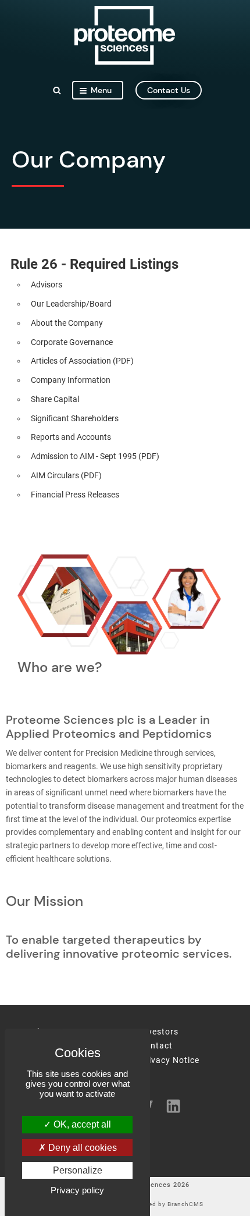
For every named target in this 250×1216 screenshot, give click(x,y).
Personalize (77, 1170)
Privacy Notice (169, 1061)
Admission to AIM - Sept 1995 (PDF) (95, 456)
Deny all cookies (81, 1148)
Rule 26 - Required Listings (94, 264)
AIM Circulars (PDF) (66, 476)
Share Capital (55, 399)
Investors (159, 1032)
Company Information (70, 380)
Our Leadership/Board (71, 304)
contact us (168, 90)
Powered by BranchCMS (166, 1204)
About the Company (67, 323)
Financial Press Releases (75, 495)
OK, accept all (81, 1124)
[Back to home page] (124, 62)
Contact (156, 1046)
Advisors (46, 285)
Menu (101, 90)
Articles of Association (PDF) (82, 361)
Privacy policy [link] (77, 1190)
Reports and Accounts (71, 437)
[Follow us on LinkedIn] (169, 1105)
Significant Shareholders (75, 419)
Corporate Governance (72, 342)
